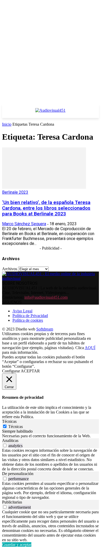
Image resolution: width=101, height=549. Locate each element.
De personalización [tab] (17, 473)
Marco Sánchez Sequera (24, 223)
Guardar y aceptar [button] (16, 544)
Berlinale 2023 (15, 192)
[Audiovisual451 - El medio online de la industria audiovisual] (50, 113)
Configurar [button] (11, 371)
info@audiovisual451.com (46, 297)
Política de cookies (27, 320)
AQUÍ (90, 347)
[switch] (4, 445)
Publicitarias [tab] (12, 502)
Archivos (9, 269)
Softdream (44, 329)
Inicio (6, 124)
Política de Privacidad (30, 315)
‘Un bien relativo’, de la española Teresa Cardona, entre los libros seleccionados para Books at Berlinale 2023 (46, 208)
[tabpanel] (50, 436)
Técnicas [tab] (9, 421)
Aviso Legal (22, 311)
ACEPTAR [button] (30, 371)
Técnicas (15, 426)
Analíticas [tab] (10, 440)
